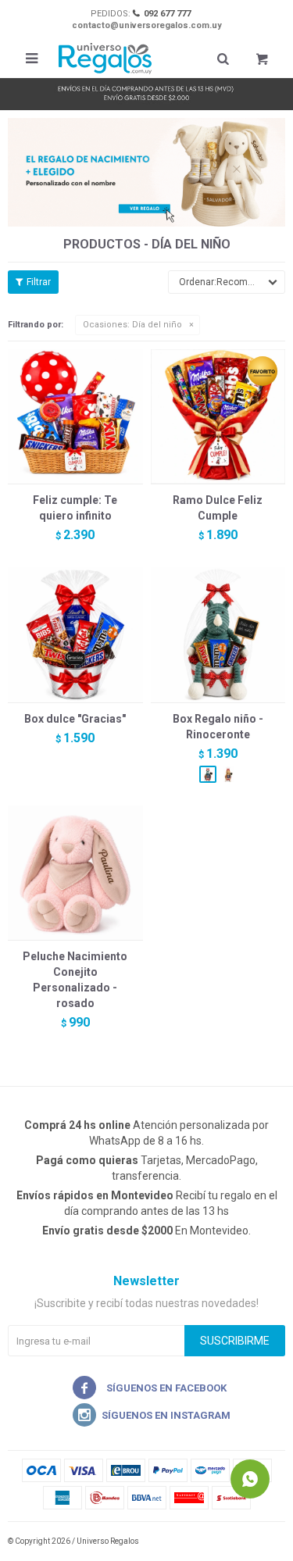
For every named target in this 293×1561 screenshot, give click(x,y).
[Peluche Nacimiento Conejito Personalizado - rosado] (75, 873)
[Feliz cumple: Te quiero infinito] (75, 416)
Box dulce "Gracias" (75, 719)
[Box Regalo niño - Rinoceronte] (218, 634)
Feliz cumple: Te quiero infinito (75, 508)
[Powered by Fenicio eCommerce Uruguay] (261, 1541)
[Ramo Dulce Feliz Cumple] (218, 416)
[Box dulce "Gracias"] (75, 634)
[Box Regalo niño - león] (228, 774)
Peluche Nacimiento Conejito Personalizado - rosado (75, 979)
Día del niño (132, 325)
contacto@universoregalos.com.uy (147, 25)
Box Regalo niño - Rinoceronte (218, 727)
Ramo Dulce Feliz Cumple (218, 508)
